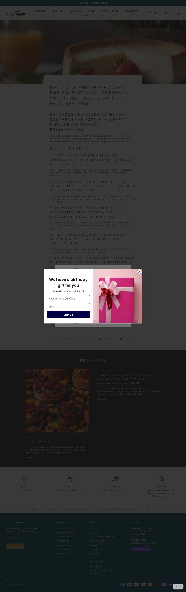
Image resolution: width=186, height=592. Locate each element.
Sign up (68, 314)
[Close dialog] (139, 272)
